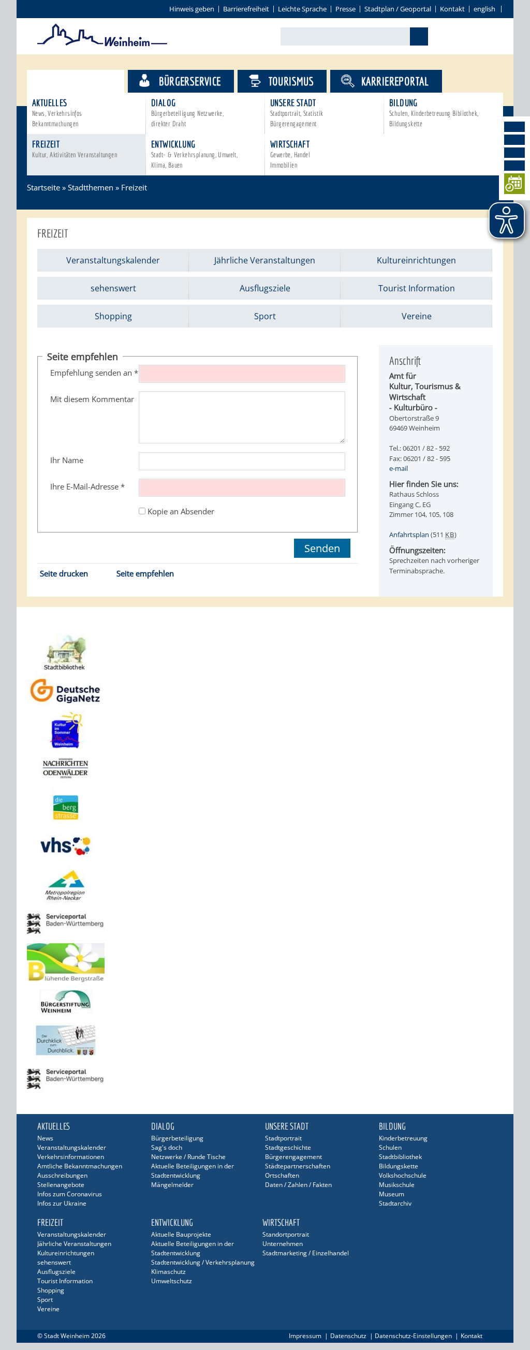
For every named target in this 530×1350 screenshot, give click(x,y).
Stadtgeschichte (288, 1147)
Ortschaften (282, 1175)
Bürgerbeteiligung (177, 1138)
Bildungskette (398, 1166)
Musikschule (397, 1184)
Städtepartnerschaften (297, 1166)
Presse (345, 8)
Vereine (417, 316)
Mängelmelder (172, 1184)
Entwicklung (194, 154)
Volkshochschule (402, 1175)
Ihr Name (66, 460)
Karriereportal (395, 81)
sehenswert (113, 288)
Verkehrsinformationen (70, 1156)
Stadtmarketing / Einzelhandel (305, 1253)
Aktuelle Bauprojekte (181, 1234)
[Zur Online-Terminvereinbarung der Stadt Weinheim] (514, 185)
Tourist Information (416, 288)
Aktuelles (57, 112)
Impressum (305, 1335)
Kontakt (452, 8)
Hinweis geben (191, 8)
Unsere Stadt (296, 112)
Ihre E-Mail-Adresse (87, 486)
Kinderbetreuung (403, 1138)
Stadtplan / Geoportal (397, 8)
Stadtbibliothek (400, 1156)
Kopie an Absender (181, 511)
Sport (265, 316)
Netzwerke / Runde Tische (188, 1156)
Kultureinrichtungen (416, 260)
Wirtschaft (290, 154)
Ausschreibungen (62, 1175)
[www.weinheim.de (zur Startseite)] (102, 44)
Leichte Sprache (302, 8)
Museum (391, 1194)
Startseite (43, 187)
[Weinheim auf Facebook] (514, 127)
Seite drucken (64, 573)
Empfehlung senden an (94, 372)
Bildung (433, 112)
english (484, 8)
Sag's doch (166, 1147)
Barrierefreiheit (246, 8)
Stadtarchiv (395, 1203)
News (45, 1138)
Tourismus (291, 81)
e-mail (398, 468)
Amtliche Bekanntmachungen (79, 1166)
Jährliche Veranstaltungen (264, 260)
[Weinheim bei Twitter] (514, 152)
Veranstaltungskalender (113, 260)
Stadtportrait (283, 1138)
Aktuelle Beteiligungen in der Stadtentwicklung (192, 1171)
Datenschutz (348, 1335)
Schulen (390, 1147)
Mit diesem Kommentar (92, 399)
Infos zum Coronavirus (69, 1194)
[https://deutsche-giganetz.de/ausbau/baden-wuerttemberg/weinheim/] (265, 691)
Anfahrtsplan (409, 534)
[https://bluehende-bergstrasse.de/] (265, 962)
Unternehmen (282, 1243)
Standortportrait (285, 1234)
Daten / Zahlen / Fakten (298, 1184)
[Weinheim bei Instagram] (514, 140)
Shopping (113, 316)
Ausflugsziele (265, 288)
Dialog (187, 112)
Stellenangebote (60, 1184)
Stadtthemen (84, 81)
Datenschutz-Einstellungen (413, 1335)
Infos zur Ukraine (61, 1203)
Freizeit (74, 149)
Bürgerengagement (293, 1156)
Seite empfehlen (145, 573)
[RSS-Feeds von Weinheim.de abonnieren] (514, 165)
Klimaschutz (168, 1271)
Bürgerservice (189, 81)
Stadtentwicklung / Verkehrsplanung (203, 1262)
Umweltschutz (171, 1281)
